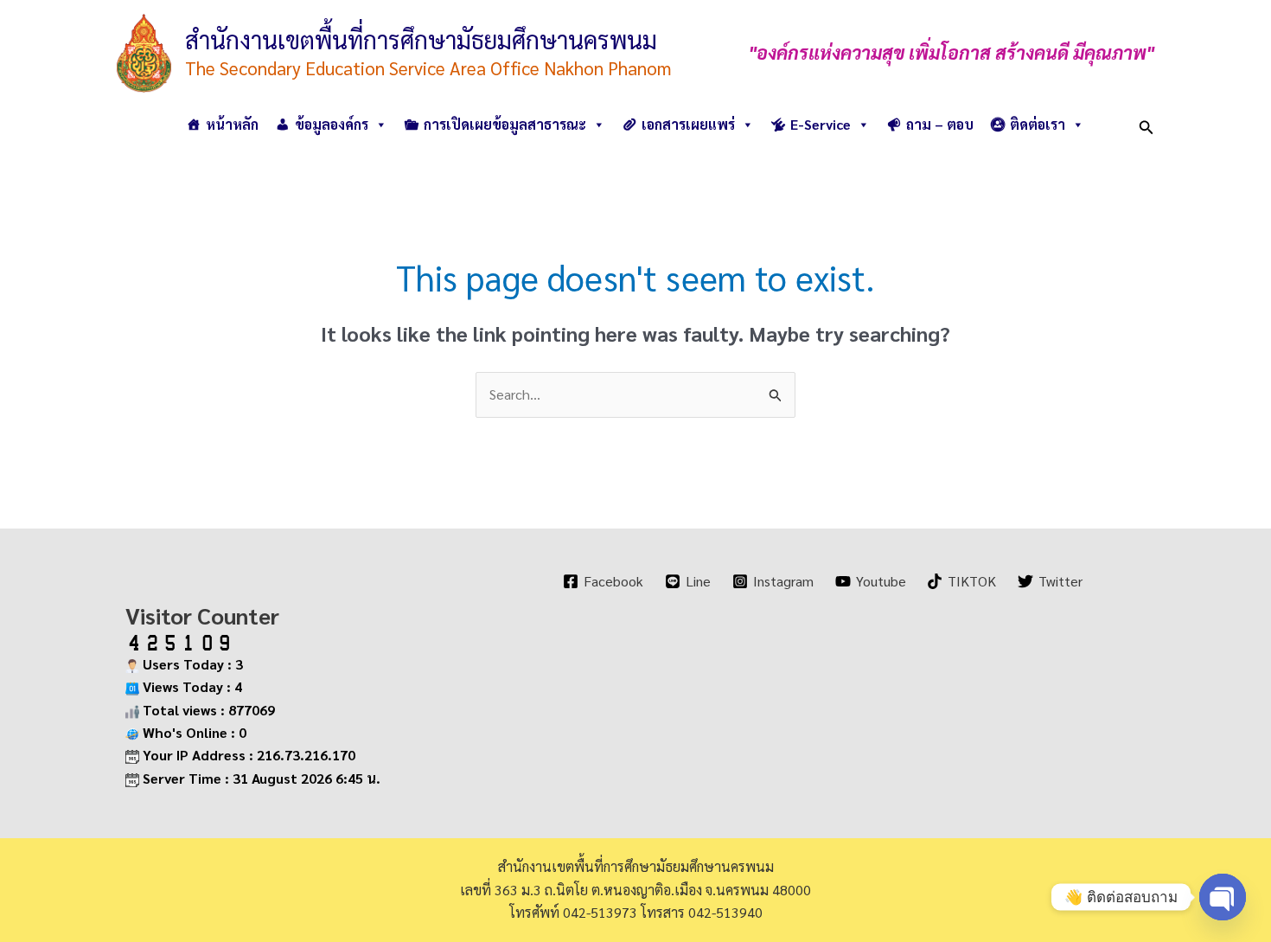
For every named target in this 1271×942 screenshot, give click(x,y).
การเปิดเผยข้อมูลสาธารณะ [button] (505, 124)
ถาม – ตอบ (940, 124)
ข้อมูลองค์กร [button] (331, 124)
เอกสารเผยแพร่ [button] (688, 124)
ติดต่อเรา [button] (1037, 124)
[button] (1146, 124)
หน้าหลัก (232, 124)
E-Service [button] (820, 124)
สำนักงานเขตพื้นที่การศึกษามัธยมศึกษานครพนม (421, 38)
